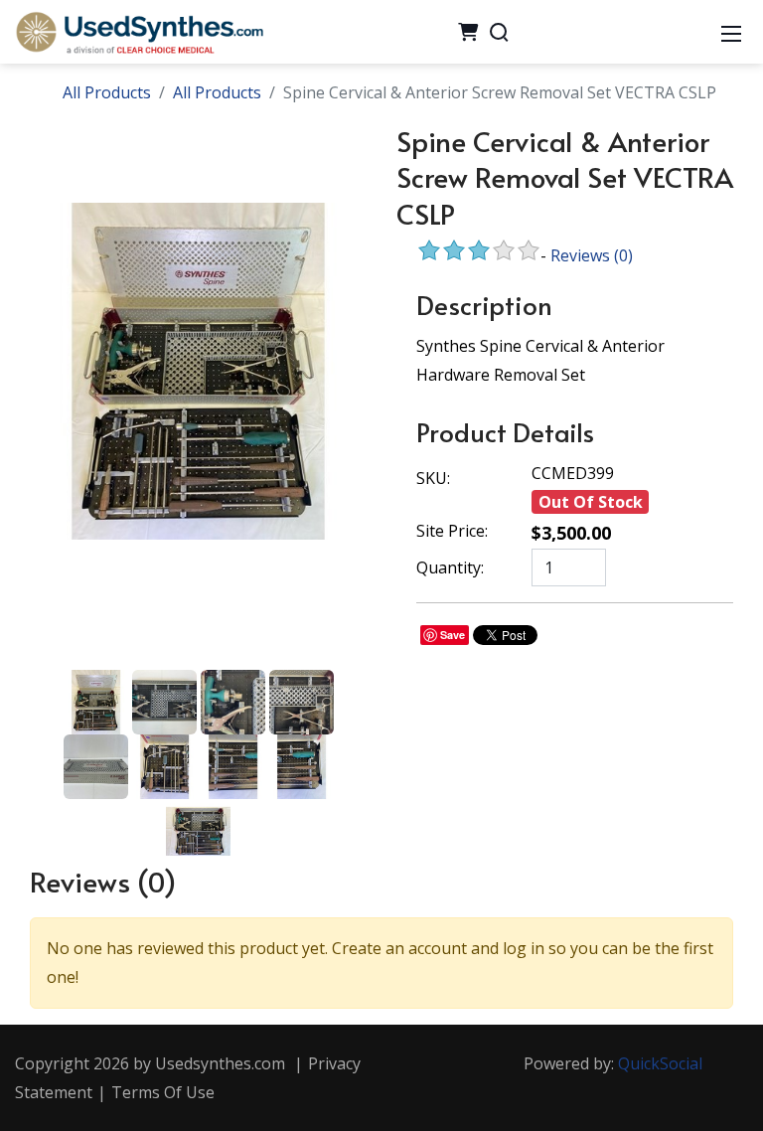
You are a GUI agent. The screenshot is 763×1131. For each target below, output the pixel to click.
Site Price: (452, 531)
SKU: (433, 478)
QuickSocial (660, 1063)
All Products (107, 92)
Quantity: (450, 567)
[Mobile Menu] (731, 32)
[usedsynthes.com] (139, 30)
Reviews (591, 255)
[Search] (499, 32)
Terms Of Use (163, 1092)
